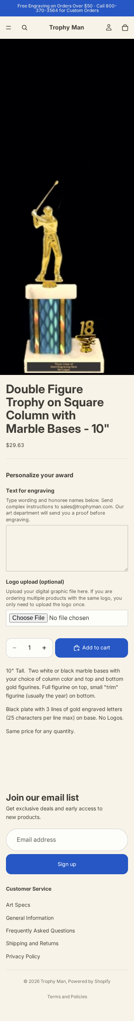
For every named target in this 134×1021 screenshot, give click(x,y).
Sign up (67, 864)
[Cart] (125, 27)
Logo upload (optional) (35, 581)
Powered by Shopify (89, 981)
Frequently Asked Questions (40, 930)
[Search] (24, 27)
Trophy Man (53, 981)
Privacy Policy (23, 956)
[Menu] (8, 27)
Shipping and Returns (32, 943)
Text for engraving (30, 490)
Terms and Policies (67, 996)
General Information (30, 917)
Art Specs (18, 904)
